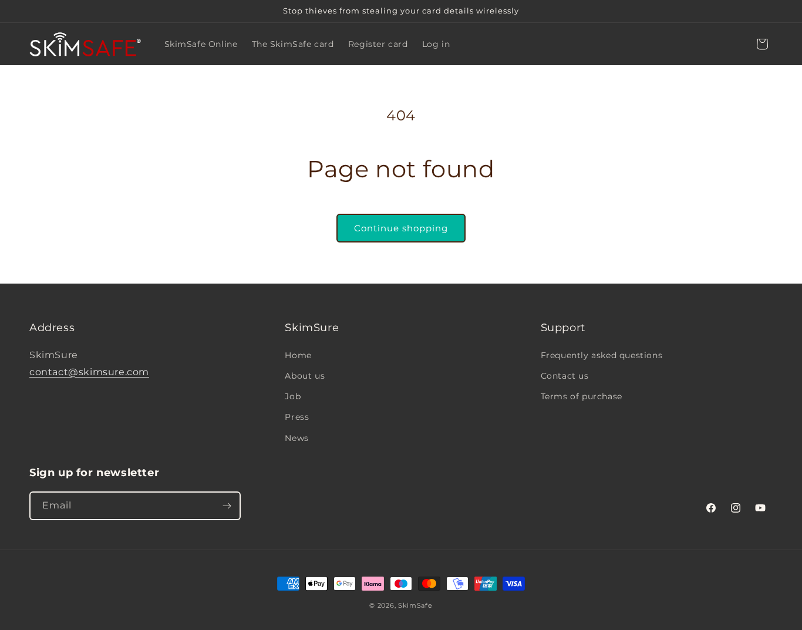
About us (305, 375)
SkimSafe (415, 605)
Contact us (565, 375)
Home (298, 355)
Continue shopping (401, 228)
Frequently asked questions (602, 355)
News (296, 438)
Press (297, 417)
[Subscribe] (227, 505)
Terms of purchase (581, 396)
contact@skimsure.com (89, 372)
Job (293, 396)
